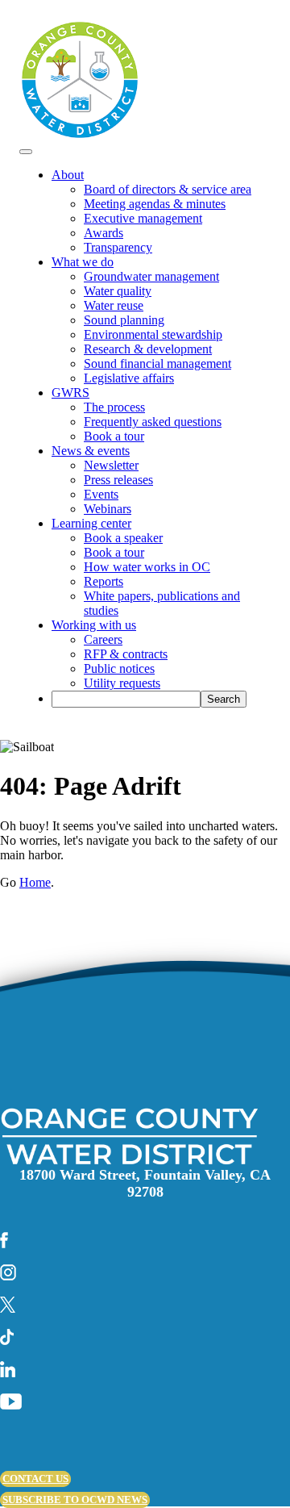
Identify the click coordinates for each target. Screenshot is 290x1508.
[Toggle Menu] (25, 151)
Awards (103, 233)
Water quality (117, 291)
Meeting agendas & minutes (155, 204)
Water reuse (113, 305)
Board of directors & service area (167, 189)
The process (114, 407)
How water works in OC (147, 567)
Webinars (107, 509)
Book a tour (114, 436)
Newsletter (111, 465)
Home (35, 882)
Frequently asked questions (153, 421)
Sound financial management (157, 363)
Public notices (119, 668)
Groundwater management (151, 276)
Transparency (118, 247)
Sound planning (124, 320)
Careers (103, 639)
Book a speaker (123, 538)
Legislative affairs (129, 378)
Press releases (118, 480)
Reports (103, 581)
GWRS (70, 392)
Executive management (143, 218)
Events (101, 494)
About (68, 175)
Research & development (148, 349)
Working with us (94, 625)
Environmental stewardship (153, 334)
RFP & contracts (126, 654)
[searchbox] (126, 699)
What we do (83, 262)
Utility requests (122, 683)
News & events (91, 450)
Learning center (91, 523)
